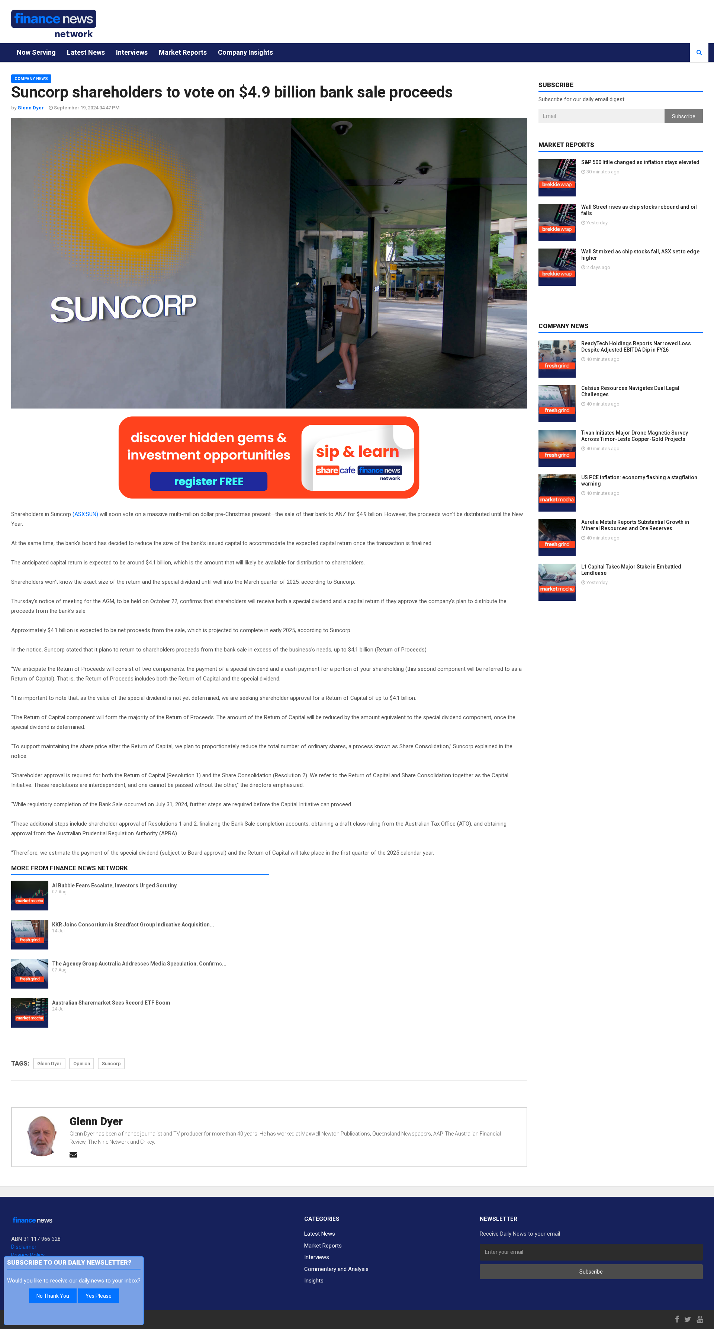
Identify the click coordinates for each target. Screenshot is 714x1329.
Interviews (132, 52)
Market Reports (183, 52)
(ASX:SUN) (85, 514)
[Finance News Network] (53, 23)
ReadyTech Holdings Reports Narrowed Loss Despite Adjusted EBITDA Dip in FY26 (636, 346)
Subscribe (683, 116)
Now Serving (36, 52)
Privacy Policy (28, 1255)
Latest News (86, 52)
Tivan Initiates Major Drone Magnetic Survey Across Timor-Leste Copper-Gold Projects (634, 436)
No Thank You (52, 1296)
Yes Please (99, 1296)
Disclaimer (23, 1246)
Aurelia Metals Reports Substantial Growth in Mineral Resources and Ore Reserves (635, 525)
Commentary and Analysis (336, 1269)
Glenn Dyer (96, 1121)
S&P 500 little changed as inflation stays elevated (640, 162)
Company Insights (245, 52)
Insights (314, 1280)
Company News (31, 78)
